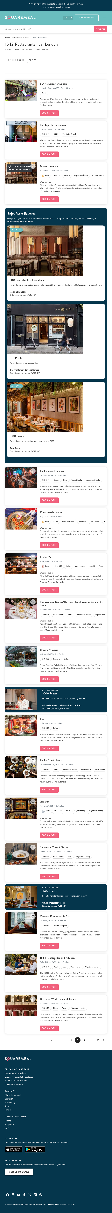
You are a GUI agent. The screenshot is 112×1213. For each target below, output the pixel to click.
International (86, 769)
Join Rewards (86, 17)
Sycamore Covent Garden (54, 847)
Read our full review (51, 191)
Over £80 (82, 521)
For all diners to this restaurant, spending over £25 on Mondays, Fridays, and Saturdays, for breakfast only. (56, 285)
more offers (16, 230)
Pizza (65, 480)
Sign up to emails (19, 1171)
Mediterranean (80, 566)
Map (34, 59)
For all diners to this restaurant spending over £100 (32, 441)
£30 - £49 (45, 134)
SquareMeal (20, 18)
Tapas (101, 566)
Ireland (8, 1120)
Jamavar (44, 801)
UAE (6, 1128)
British (56, 134)
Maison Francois (49, 166)
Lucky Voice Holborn (52, 471)
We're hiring (10, 1102)
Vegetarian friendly (70, 134)
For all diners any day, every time (24, 363)
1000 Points (49, 693)
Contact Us (9, 1098)
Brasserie (56, 659)
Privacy (8, 1109)
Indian (68, 810)
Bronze (47, 566)
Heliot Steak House (51, 760)
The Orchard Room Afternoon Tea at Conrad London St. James (71, 603)
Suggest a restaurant (14, 1084)
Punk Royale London (51, 512)
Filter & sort (17, 60)
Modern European (68, 521)
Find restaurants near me (16, 1080)
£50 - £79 (56, 175)
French (67, 175)
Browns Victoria (49, 650)
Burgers (56, 480)
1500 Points (17, 436)
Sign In (68, 18)
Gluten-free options (84, 614)
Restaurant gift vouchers (15, 1073)
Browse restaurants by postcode (19, 1077)
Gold (47, 175)
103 (97, 1040)
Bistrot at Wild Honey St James (58, 999)
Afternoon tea (58, 614)
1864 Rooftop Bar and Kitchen (57, 958)
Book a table (49, 113)
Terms (7, 1106)
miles (38, 49)
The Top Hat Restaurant (53, 125)
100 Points (16, 358)
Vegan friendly (76, 480)
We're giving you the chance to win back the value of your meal (56, 5)
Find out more (46, 105)
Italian (44, 93)
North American (101, 769)
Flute (43, 719)
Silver (48, 810)
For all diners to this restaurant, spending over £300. (65, 698)
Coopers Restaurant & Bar (55, 916)
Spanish (92, 566)
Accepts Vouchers (98, 175)
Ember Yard (46, 557)
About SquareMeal (13, 1095)
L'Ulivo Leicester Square (53, 84)
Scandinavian (95, 521)
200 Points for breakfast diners (27, 280)
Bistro (55, 1008)
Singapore (9, 1124)
